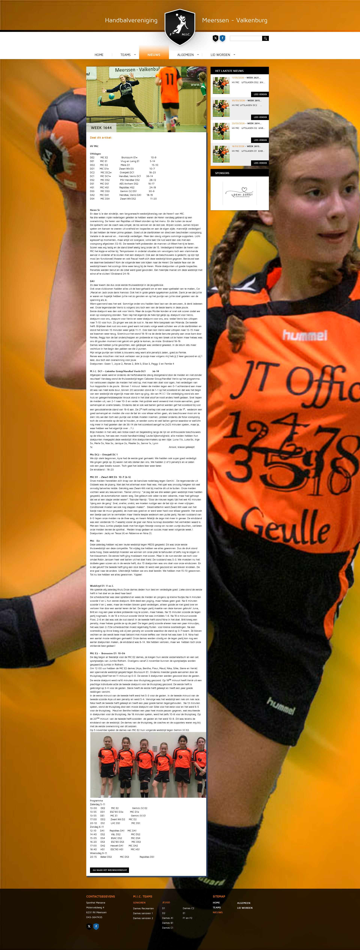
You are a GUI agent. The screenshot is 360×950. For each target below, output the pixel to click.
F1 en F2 (187, 918)
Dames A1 (167, 918)
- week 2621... (252, 78)
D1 (163, 908)
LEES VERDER (260, 94)
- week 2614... (253, 123)
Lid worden (220, 55)
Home (99, 55)
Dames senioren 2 (143, 918)
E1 (184, 913)
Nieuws (154, 55)
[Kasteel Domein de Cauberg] (240, 204)
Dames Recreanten (143, 908)
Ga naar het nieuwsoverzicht (110, 870)
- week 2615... (253, 100)
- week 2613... (252, 146)
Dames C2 (188, 908)
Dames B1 (167, 923)
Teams (126, 55)
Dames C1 (167, 928)
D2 (163, 913)
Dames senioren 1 (143, 913)
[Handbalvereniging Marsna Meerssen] (180, 25)
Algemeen (185, 55)
